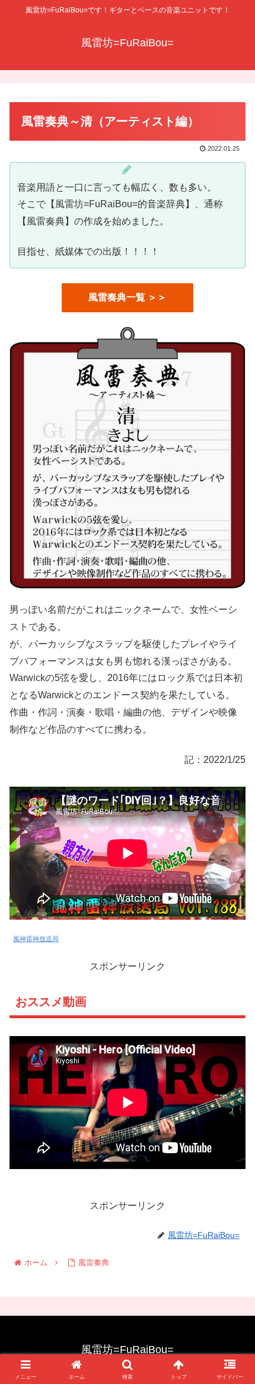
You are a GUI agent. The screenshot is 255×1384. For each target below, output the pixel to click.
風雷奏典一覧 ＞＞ (127, 297)
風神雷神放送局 (36, 938)
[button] (230, 1376)
